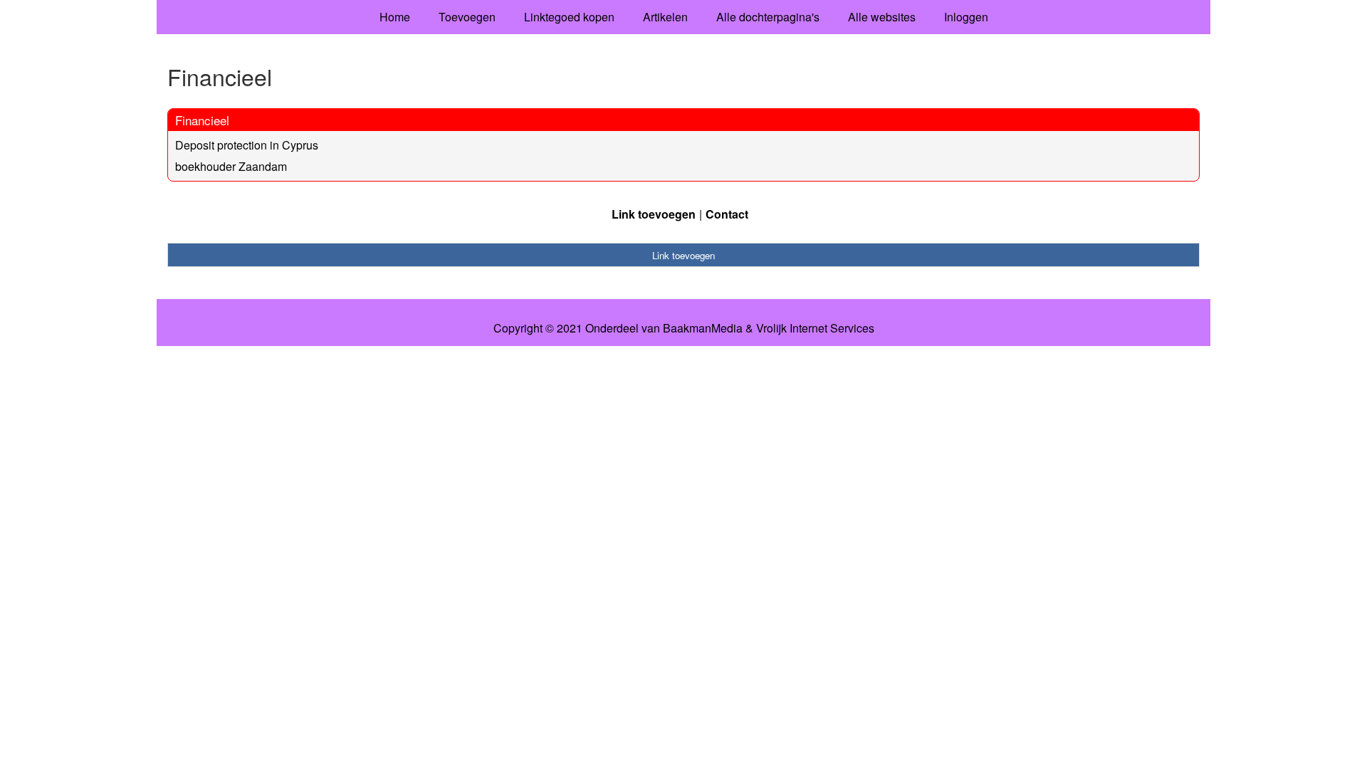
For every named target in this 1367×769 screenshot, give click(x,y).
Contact (727, 214)
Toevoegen (467, 17)
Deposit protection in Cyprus (246, 145)
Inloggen (966, 17)
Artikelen (665, 17)
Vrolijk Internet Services (815, 328)
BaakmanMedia (703, 328)
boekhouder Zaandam (231, 166)
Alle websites (882, 17)
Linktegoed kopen (569, 17)
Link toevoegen (654, 214)
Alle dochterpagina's (767, 17)
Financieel (202, 120)
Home (394, 17)
